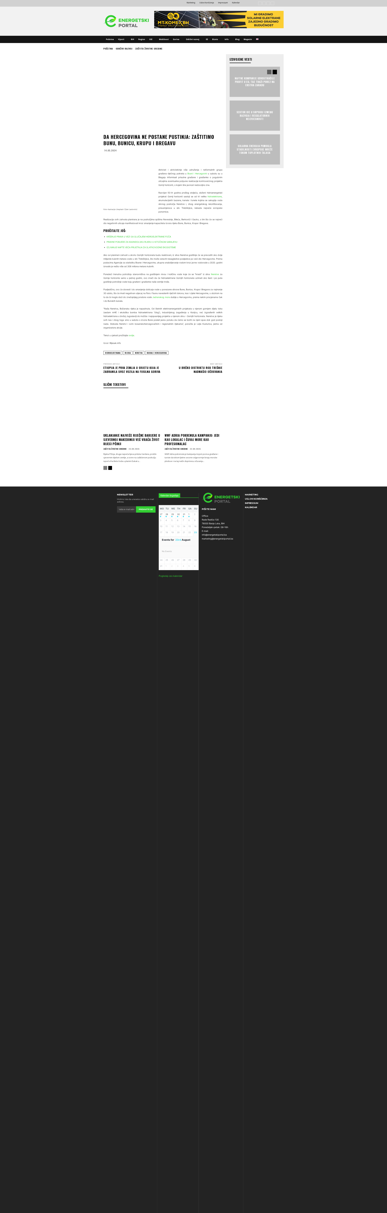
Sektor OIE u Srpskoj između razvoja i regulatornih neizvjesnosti (255, 115)
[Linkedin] (268, 3)
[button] (264, 39)
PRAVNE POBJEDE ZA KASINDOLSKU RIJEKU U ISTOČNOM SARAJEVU (142, 242)
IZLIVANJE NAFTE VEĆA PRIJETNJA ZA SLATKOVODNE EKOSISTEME (141, 247)
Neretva (139, 353)
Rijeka (128, 353)
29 (172, 514)
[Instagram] (264, 3)
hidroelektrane (215, 196)
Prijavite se (146, 509)
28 (167, 514)
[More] (191, 158)
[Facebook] (260, 3)
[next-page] (110, 468)
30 (178, 514)
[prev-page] (105, 468)
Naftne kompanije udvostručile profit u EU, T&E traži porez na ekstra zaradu (255, 82)
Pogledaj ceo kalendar (170, 575)
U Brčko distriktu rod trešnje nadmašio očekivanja (200, 369)
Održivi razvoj (124, 48)
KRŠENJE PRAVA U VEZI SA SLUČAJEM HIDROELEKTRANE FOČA (139, 236)
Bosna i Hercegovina (157, 353)
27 (161, 514)
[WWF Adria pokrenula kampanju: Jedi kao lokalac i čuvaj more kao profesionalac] (193, 412)
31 (184, 514)
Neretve (215, 274)
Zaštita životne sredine (149, 48)
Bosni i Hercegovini (197, 173)
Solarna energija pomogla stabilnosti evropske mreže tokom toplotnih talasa (255, 149)
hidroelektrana (112, 353)
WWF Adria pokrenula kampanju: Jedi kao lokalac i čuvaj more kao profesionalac (192, 439)
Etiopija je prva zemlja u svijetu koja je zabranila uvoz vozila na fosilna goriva (131, 369)
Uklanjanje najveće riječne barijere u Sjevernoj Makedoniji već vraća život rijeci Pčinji (131, 439)
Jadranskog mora (161, 297)
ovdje (131, 335)
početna (108, 48)
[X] (272, 3)
